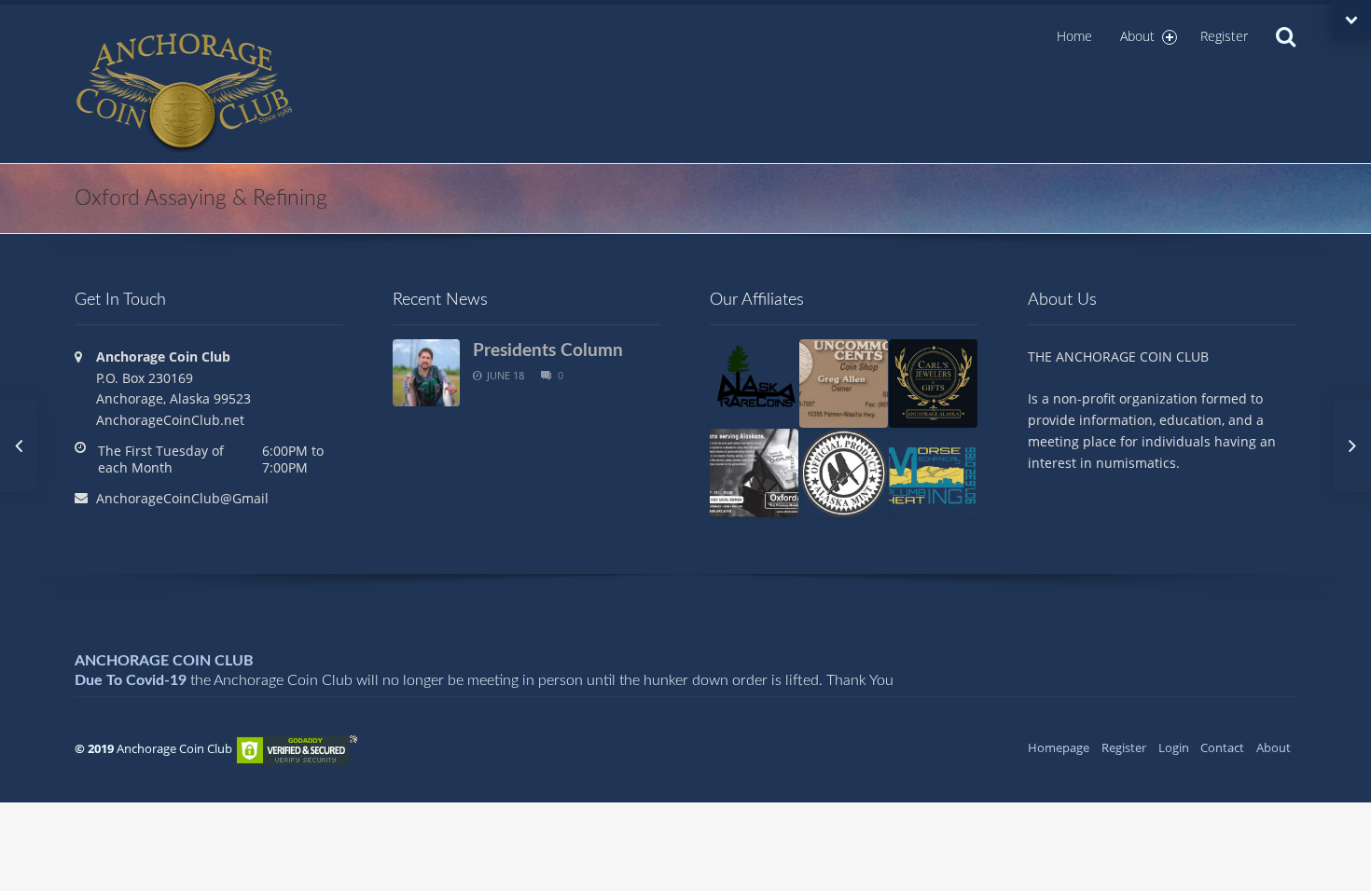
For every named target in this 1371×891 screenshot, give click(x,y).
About (1137, 36)
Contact (1222, 748)
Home (1074, 36)
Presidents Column (548, 350)
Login (1173, 748)
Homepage (1058, 748)
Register (1224, 36)
